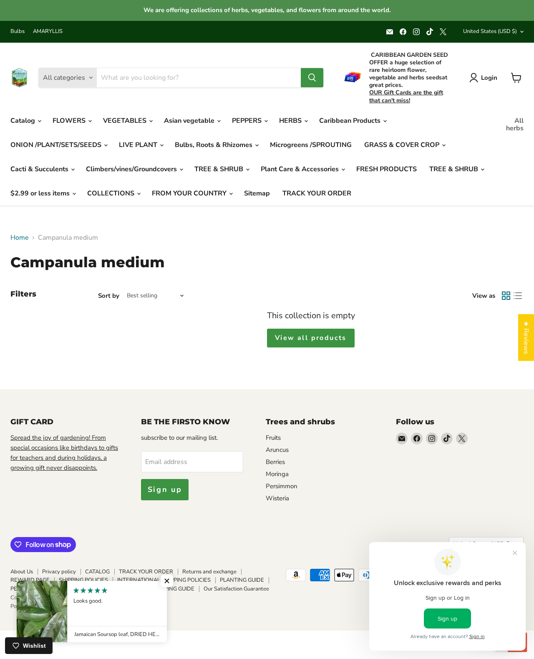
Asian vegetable (190, 120)
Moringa (277, 474)
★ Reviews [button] (526, 337)
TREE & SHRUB (219, 169)
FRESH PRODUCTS (386, 169)
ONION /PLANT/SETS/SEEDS (56, 145)
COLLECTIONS (111, 193)
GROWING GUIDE (172, 589)
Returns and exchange (209, 571)
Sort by (108, 295)
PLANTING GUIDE (242, 580)
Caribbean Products (350, 120)
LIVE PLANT (139, 145)
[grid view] (506, 296)
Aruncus (277, 450)
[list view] (518, 296)
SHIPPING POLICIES (83, 580)
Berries (275, 462)
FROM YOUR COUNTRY (190, 193)
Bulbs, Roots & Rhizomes (214, 145)
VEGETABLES (125, 120)
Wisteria (277, 498)
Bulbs (17, 31)
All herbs (515, 124)
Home (19, 237)
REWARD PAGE (30, 580)
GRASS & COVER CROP (402, 145)
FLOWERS (70, 120)
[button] (167, 581)
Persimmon (281, 486)
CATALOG (97, 571)
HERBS (291, 120)
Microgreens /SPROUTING (311, 145)
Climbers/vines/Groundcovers (132, 169)
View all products (311, 337)
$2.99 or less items (40, 193)
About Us (21, 571)
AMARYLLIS (48, 31)
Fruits (273, 437)
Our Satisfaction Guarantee (236, 589)
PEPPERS (247, 120)
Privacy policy (59, 571)
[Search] (312, 77)
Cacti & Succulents (40, 169)
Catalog (23, 120)
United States (490, 31)
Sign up (165, 489)
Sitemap (257, 193)
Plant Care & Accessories (300, 169)
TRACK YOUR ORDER (316, 193)
